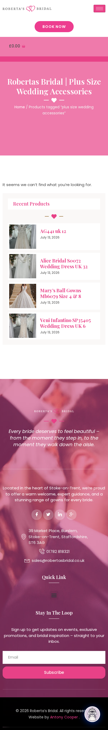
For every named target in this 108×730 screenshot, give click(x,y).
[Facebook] (36, 514)
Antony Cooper (64, 717)
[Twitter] (48, 514)
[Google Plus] (71, 514)
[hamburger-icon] (99, 8)
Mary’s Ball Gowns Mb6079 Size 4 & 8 (60, 293)
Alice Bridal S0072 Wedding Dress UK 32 (64, 263)
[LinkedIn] (60, 514)
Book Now (54, 26)
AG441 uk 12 (53, 231)
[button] (54, 595)
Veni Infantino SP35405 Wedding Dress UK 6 (65, 323)
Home (19, 107)
